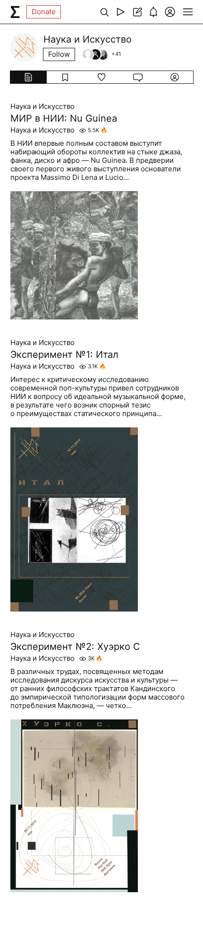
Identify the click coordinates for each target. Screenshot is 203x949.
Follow (59, 54)
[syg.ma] (15, 12)
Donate (44, 11)
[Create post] (137, 12)
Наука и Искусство (42, 106)
